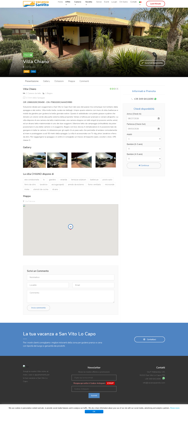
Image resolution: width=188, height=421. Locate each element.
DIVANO (55, 189)
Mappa (71, 81)
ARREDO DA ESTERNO (76, 184)
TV (44, 179)
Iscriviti (94, 395)
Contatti (133, 2)
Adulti (129, 134)
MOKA (26, 189)
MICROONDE (109, 184)
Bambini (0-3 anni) (135, 144)
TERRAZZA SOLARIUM (78, 179)
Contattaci (151, 339)
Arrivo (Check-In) (134, 114)
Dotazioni (59, 81)
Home (60, 2)
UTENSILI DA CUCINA (40, 189)
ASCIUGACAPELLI (58, 184)
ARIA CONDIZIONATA (31, 179)
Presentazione (31, 81)
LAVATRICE (43, 184)
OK (94, 412)
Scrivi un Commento (153, 63)
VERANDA (63, 179)
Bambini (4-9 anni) (135, 154)
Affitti (27, 71)
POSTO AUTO (107, 179)
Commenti (84, 81)
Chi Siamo (123, 2)
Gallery (46, 81)
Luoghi (114, 2)
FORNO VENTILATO (94, 184)
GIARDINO (52, 179)
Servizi (99, 2)
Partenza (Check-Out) (136, 124)
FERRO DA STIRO (30, 184)
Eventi (106, 2)
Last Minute (155, 3)
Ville (33, 71)
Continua (144, 165)
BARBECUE (94, 179)
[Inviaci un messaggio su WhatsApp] (155, 99)
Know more (174, 408)
